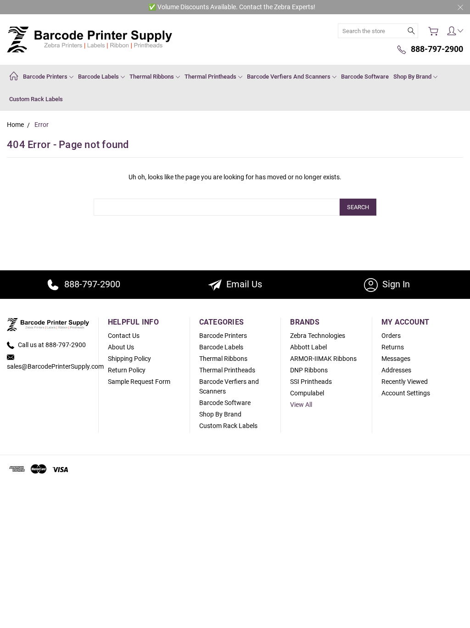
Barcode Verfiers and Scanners (289, 76)
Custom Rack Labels (36, 99)
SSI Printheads (311, 381)
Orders (391, 335)
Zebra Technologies (317, 335)
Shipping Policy (129, 358)
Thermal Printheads (211, 76)
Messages (395, 358)
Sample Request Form (139, 381)
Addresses (396, 370)
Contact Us (124, 335)
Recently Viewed (404, 381)
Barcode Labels (99, 76)
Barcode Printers (46, 76)
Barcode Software (365, 76)
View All (301, 404)
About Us (121, 347)
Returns (392, 347)
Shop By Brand (413, 76)
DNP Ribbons (309, 370)
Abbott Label (308, 347)
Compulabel (307, 393)
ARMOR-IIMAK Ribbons (323, 358)
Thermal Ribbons (152, 76)
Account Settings (405, 393)
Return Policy (126, 370)
